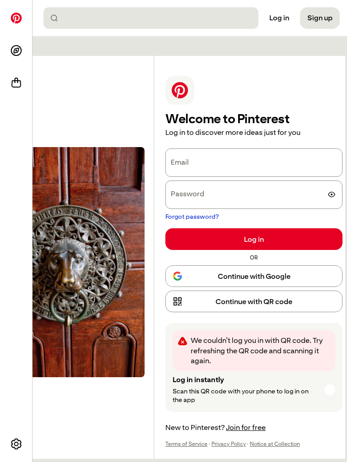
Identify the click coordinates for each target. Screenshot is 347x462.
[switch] (331, 194)
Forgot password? (192, 216)
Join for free (246, 427)
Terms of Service (186, 444)
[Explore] (16, 50)
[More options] (16, 444)
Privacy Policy (228, 444)
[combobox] (154, 18)
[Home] (16, 18)
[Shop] (16, 83)
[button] (253, 301)
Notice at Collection (275, 444)
